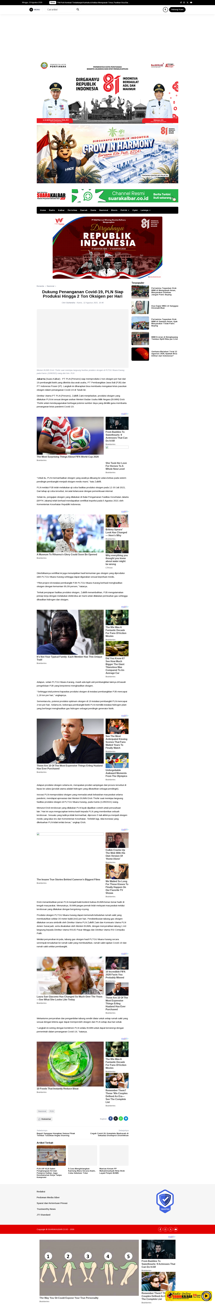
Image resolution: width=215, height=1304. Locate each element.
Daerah (83, 210)
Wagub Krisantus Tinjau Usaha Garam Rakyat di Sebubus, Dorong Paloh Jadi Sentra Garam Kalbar (93, 3)
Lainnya (144, 210)
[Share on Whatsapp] (121, 1118)
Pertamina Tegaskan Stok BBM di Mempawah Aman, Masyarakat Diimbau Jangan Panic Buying (163, 291)
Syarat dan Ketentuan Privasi (52, 1203)
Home (43, 210)
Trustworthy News (46, 1209)
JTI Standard (43, 1214)
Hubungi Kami (177, 9)
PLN (52, 1111)
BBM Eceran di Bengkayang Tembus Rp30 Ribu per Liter (164, 338)
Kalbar (61, 210)
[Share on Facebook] (110, 1118)
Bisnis (114, 210)
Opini (135, 210)
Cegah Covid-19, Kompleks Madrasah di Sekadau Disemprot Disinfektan (109, 1134)
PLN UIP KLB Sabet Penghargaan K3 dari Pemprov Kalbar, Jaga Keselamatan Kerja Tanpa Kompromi (49, 1173)
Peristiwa (72, 210)
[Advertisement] (107, 36)
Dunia (93, 210)
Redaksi (41, 1191)
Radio (52, 210)
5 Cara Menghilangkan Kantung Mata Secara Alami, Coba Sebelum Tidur (82, 1171)
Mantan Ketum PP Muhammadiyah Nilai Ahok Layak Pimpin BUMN (112, 1171)
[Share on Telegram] (126, 1118)
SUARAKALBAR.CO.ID (58, 1229)
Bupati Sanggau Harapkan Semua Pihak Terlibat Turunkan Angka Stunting (56, 1134)
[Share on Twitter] (115, 1118)
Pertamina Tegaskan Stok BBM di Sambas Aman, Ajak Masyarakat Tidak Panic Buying (164, 322)
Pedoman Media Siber (48, 1197)
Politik (124, 210)
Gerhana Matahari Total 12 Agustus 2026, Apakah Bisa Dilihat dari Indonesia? (164, 353)
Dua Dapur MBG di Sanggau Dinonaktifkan (164, 307)
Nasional (103, 210)
